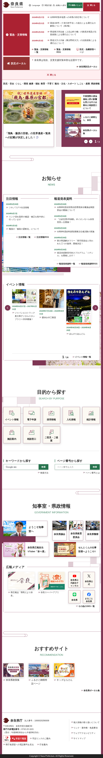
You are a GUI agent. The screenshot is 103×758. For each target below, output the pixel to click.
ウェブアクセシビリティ (84, 733)
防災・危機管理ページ (88, 50)
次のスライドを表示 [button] (90, 141)
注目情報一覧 (24, 237)
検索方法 (44, 473)
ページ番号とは (93, 473)
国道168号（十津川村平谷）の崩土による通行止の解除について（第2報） (73, 24)
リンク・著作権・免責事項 (85, 728)
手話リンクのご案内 (41, 738)
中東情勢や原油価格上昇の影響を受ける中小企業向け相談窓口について (90, 102)
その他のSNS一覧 (86, 606)
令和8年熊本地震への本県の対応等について (69, 17)
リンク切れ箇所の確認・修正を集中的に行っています (27, 218)
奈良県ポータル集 (90, 131)
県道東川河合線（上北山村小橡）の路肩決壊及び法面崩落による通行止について (73, 33)
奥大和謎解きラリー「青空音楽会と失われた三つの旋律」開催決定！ (75, 242)
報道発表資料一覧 (67, 264)
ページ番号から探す (70, 460)
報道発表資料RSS (89, 264)
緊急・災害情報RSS (64, 50)
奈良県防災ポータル (88, 67)
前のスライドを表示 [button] (86, 141)
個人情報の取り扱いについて (86, 722)
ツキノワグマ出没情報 (19, 207)
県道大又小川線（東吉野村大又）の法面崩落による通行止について (73, 41)
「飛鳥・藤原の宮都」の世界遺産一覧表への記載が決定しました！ (27, 135)
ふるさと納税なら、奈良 (90, 118)
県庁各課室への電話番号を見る (20, 744)
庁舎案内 (44, 744)
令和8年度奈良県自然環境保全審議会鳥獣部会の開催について (75, 208)
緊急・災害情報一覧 (41, 50)
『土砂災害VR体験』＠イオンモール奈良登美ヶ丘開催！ (75, 220)
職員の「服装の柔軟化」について (24, 229)
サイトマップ (79, 738)
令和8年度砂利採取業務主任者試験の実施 (75, 232)
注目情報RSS (43, 237)
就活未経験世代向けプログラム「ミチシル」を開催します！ (75, 254)
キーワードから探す (18, 460)
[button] (34, 5)
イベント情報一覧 (83, 357)
